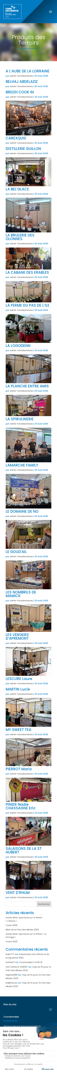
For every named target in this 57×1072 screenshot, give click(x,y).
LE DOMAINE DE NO (22, 511)
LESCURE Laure (19, 678)
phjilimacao (11, 982)
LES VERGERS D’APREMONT (17, 636)
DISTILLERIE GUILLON (23, 148)
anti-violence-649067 (17, 966)
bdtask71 (10, 962)
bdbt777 (10, 954)
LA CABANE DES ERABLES (27, 272)
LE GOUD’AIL (16, 551)
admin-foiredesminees (21, 75)
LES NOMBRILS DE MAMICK (21, 594)
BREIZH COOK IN (20, 92)
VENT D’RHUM (18, 892)
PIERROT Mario (19, 769)
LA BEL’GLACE (17, 189)
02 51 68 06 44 (10, 1020)
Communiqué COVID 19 (30, 962)
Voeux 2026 (11, 925)
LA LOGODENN (18, 345)
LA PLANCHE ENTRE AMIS (27, 386)
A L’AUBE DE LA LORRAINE (27, 71)
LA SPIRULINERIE (20, 419)
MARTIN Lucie (18, 689)
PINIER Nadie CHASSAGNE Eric (21, 806)
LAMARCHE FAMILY (22, 465)
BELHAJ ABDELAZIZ (22, 81)
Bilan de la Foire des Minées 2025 (22, 929)
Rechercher (44, 904)
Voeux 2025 (11, 941)
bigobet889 (11, 974)
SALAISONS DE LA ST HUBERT (24, 850)
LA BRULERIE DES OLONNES (20, 237)
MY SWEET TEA (18, 729)
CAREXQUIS (16, 138)
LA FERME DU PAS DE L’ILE (27, 305)
